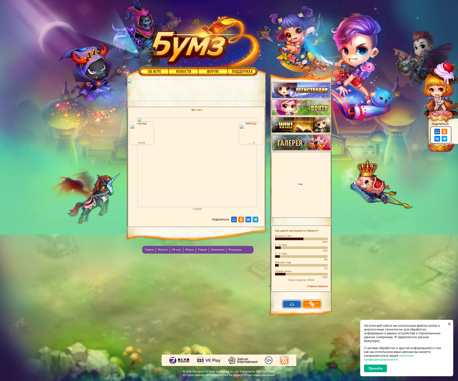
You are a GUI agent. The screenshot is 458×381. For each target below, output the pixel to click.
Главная (149, 249)
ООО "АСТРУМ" (265, 371)
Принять (375, 368)
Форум (213, 71)
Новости (183, 71)
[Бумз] (204, 38)
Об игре (153, 71)
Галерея (202, 249)
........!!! (251, 143)
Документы (217, 249)
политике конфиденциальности (389, 357)
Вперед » (251, 123)
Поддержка (243, 71)
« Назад (142, 123)
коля (141, 143)
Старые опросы (317, 286)
